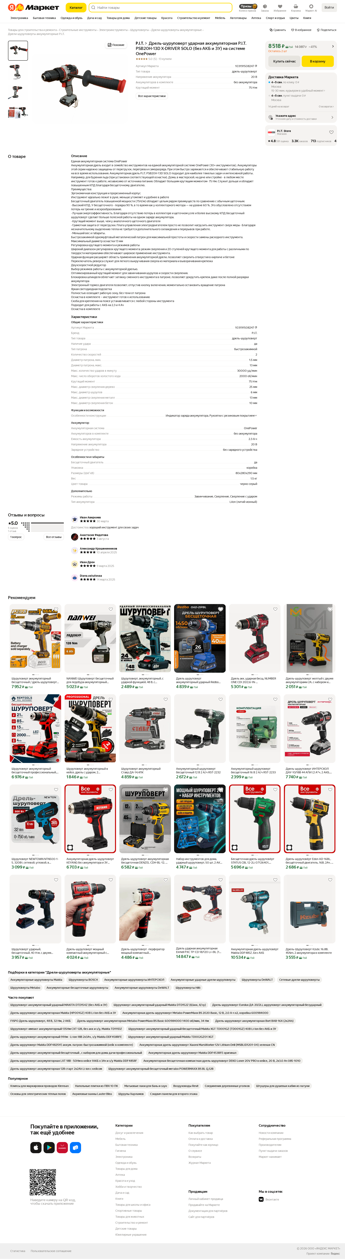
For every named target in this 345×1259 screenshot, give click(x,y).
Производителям (270, 1144)
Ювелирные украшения (130, 1234)
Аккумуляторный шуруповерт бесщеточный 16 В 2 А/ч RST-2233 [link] (253, 770)
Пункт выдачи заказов (273, 1150)
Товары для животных (129, 1216)
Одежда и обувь (126, 1162)
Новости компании (271, 1132)
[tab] (19, 18)
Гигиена (120, 1150)
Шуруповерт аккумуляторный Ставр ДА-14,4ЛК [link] (141, 770)
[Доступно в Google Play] (49, 1152)
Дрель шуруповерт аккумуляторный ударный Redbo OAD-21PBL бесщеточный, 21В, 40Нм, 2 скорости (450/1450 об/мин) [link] (197, 680)
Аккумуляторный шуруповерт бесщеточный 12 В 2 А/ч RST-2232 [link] (198, 770)
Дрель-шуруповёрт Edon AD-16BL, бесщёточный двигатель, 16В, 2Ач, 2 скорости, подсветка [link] (309, 860)
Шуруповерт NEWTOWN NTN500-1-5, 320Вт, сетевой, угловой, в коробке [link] (35, 860)
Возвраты (194, 1156)
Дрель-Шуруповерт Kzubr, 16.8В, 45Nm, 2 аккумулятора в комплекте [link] (309, 951)
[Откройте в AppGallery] (62, 1152)
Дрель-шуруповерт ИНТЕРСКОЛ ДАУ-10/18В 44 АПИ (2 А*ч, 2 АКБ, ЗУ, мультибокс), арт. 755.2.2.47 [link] (308, 770)
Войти (329, 7)
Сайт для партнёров (201, 1216)
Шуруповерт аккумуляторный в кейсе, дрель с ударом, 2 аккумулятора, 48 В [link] (87, 770)
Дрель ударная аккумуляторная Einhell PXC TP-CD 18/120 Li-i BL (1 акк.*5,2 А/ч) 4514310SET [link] (197, 950)
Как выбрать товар (200, 1132)
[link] (36, 980)
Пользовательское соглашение (51, 1251)
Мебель (120, 1138)
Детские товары (126, 1228)
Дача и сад (122, 1192)
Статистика (17, 1251)
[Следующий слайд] (121, 89)
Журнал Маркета (199, 1162)
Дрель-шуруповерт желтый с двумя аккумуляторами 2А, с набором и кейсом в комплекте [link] (309, 680)
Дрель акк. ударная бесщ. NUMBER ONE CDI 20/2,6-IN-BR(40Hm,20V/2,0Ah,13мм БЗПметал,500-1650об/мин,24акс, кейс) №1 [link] (253, 680)
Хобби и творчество (128, 1186)
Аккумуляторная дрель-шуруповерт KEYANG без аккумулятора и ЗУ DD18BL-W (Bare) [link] (90, 860)
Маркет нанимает (270, 1156)
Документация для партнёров (208, 1210)
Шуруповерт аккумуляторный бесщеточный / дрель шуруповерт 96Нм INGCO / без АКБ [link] (34, 680)
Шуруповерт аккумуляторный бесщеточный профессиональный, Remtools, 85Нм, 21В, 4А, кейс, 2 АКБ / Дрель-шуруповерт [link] (35, 770)
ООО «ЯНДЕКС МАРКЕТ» (324, 1248)
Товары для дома (126, 1168)
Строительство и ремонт (131, 1222)
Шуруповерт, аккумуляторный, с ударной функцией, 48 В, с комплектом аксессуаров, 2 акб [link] (142, 680)
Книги (119, 1198)
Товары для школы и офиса (132, 1204)
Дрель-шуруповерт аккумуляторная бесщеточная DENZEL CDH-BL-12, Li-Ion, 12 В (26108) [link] (145, 860)
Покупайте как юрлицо (203, 1144)
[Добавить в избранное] (56, 609)
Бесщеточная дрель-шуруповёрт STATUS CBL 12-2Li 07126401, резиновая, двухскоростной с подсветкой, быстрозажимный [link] (252, 860)
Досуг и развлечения (129, 1132)
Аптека (120, 1174)
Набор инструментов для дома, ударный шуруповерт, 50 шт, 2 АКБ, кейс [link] (199, 860)
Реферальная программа (275, 1138)
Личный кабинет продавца (205, 1199)
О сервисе (195, 1150)
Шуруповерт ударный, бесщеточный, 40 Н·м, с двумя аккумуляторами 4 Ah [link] (31, 951)
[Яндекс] (335, 1253)
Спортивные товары (128, 1210)
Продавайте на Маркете (204, 1205)
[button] (152, 96)
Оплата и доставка (200, 1138)
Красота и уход (125, 1180)
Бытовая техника (126, 1144)
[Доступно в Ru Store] (75, 1152)
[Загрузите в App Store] (36, 1152)
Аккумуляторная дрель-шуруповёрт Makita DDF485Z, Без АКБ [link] (255, 951)
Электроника (123, 1156)
